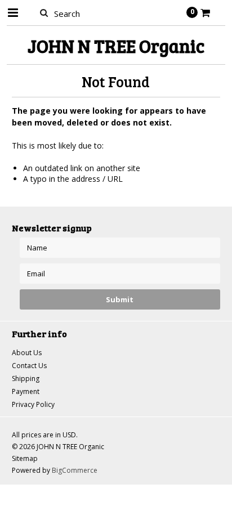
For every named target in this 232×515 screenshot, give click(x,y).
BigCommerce (74, 470)
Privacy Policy (33, 404)
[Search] (44, 12)
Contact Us (29, 365)
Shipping (25, 378)
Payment (25, 391)
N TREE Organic (116, 46)
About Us (27, 352)
